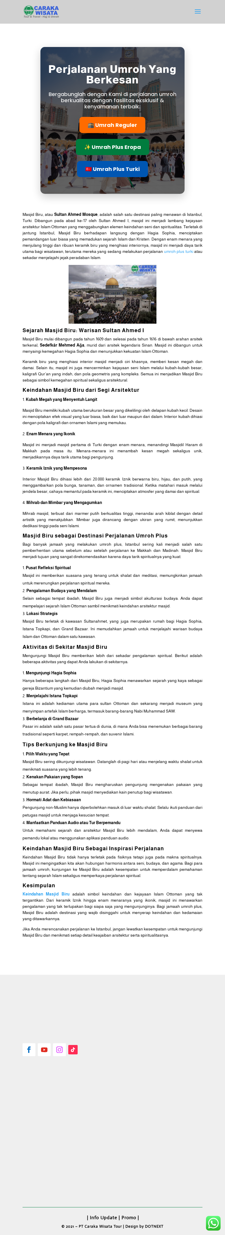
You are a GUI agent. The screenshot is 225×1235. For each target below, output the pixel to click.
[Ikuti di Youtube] (44, 1049)
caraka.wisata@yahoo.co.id (56, 1179)
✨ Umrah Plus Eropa (112, 147)
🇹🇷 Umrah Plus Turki (112, 169)
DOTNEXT (154, 1226)
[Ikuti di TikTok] (73, 1049)
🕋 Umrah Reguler (112, 125)
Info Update (103, 1217)
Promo (129, 1217)
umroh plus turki (178, 251)
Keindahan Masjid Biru (46, 894)
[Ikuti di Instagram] (59, 1049)
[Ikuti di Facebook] (29, 1049)
